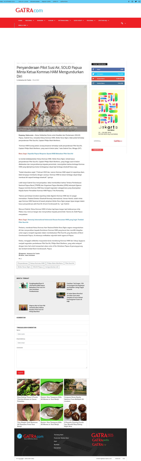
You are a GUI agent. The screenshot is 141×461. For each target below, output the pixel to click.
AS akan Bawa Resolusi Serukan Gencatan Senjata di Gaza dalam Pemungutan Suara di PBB (75, 297)
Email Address (21, 339)
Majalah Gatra (46, 1)
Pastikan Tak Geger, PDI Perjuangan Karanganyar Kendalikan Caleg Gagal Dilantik (76, 286)
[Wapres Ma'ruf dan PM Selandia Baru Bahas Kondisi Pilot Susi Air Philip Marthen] (23, 307)
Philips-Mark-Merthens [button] (55, 263)
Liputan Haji (102, 20)
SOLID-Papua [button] (38, 267)
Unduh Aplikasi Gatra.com (104, 458)
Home (20, 20)
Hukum (50, 20)
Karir (55, 441)
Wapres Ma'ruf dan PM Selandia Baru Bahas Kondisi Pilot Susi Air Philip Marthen (37, 308)
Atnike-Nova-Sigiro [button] (24, 267)
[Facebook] (128, 1)
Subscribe (119, 78)
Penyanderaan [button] (23, 263)
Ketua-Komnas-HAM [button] (37, 263)
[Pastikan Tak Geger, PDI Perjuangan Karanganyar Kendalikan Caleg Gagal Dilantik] (60, 285)
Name (18, 330)
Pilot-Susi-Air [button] (69, 263)
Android (117, 458)
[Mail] (139, 1)
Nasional (28, 20)
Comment (20, 347)
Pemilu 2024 (22, 25)
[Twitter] (136, 1)
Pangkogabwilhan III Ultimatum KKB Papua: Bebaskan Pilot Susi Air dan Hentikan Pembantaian (37, 287)
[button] (123, 23)
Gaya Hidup (78, 20)
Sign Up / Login (23, 1)
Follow (120, 74)
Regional (90, 20)
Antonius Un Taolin (24, 80)
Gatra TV (55, 1)
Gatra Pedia (63, 1)
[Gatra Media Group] (102, 435)
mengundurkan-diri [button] (51, 267)
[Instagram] (132, 1)
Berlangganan (34, 1)
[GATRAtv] (101, 444)
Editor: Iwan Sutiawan (27, 255)
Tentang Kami (58, 435)
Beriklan (56, 444)
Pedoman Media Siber (61, 438)
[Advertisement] (70, 44)
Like (122, 69)
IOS (124, 458)
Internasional (63, 20)
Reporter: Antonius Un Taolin (30, 253)
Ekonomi (40, 20)
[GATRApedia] (101, 440)
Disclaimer (57, 448)
